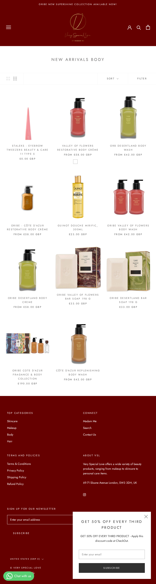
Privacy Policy (15, 470)
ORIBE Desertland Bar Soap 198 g (128, 300)
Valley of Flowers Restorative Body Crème (78, 148)
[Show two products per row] (8, 78)
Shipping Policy (16, 477)
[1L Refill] (80, 161)
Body (10, 435)
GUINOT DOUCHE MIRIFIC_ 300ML (78, 227)
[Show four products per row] (15, 78)
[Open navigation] (8, 27)
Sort (111, 78)
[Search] (139, 27)
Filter (142, 78)
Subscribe (111, 568)
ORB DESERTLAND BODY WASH (128, 148)
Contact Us (89, 435)
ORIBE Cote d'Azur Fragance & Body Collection (27, 375)
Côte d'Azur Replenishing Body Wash (78, 372)
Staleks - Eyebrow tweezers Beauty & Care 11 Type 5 (28, 150)
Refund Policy (15, 484)
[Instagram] (84, 494)
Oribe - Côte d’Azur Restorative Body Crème (27, 227)
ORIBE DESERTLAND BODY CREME (27, 300)
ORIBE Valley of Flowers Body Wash (128, 227)
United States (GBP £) (25, 558)
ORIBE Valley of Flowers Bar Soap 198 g (78, 297)
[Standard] (75, 161)
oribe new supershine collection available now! (78, 4)
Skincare (12, 421)
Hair (9, 441)
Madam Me (89, 421)
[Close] (146, 516)
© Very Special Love (25, 567)
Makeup (11, 428)
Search (87, 428)
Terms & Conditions (19, 464)
